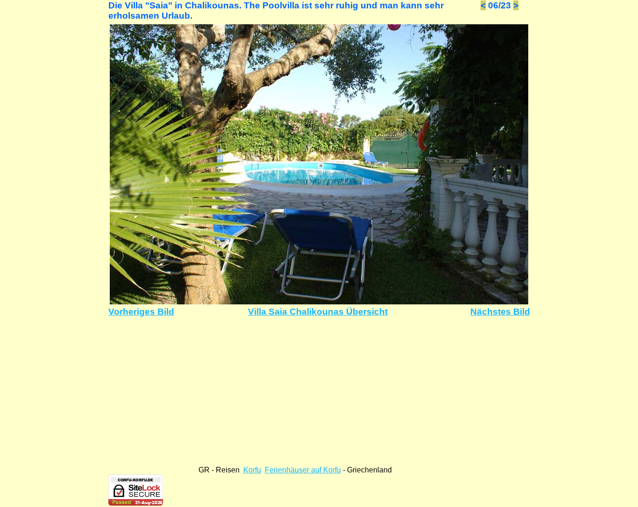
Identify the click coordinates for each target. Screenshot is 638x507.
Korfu (252, 470)
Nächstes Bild (500, 312)
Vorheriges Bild (141, 312)
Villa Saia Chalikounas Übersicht (318, 312)
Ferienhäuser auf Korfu (303, 470)
